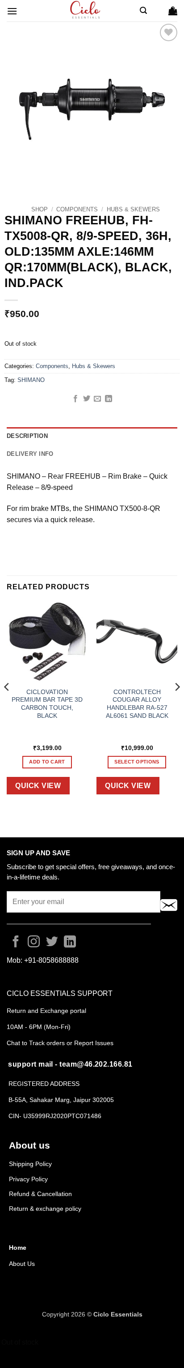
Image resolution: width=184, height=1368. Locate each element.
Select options (136, 761)
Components (77, 209)
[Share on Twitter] (86, 399)
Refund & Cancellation (41, 1193)
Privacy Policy (28, 1179)
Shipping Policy (30, 1163)
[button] (12, 11)
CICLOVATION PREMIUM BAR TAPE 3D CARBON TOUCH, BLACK (47, 704)
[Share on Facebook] (75, 399)
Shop (39, 209)
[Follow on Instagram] (34, 942)
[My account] (157, 11)
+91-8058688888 (51, 960)
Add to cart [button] (47, 761)
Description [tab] (27, 436)
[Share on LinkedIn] (108, 399)
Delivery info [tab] (30, 453)
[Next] (176, 704)
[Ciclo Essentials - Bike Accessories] (85, 10)
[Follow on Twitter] (52, 942)
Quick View (38, 785)
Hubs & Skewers (133, 209)
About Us (22, 1263)
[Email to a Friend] (97, 399)
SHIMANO (31, 380)
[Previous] (7, 704)
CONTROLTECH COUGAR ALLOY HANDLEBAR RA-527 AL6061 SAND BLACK (137, 704)
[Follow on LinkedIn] (70, 942)
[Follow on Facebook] (16, 942)
